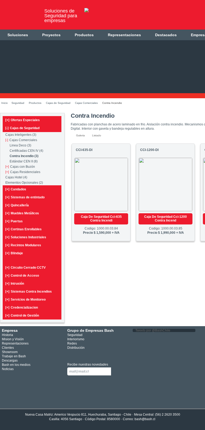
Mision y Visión (13, 339)
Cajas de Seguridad (58, 102)
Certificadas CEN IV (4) (26, 151)
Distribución (76, 348)
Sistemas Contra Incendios (28, 291)
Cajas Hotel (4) (16, 177)
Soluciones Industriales (25, 237)
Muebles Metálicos (22, 213)
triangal (94, 354)
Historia (7, 335)
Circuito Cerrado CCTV (25, 267)
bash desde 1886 (20, 17)
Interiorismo (75, 339)
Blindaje (14, 253)
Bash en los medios (16, 365)
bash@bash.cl (145, 419)
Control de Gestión (22, 315)
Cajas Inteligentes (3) (20, 135)
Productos (84, 35)
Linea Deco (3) (20, 145)
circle (78, 354)
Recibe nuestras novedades (87, 364)
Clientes (8, 348)
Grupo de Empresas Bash (90, 330)
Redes (72, 343)
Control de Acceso (22, 275)
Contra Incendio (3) (24, 156)
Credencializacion (21, 307)
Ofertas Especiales (22, 120)
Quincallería (17, 205)
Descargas (10, 360)
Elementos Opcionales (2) (24, 183)
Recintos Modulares (23, 245)
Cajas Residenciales (22, 172)
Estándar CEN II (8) (24, 161)
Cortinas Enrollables (23, 229)
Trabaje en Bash (14, 356)
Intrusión (14, 283)
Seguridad (17, 102)
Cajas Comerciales (86, 102)
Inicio (4, 102)
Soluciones (17, 35)
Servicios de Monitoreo (25, 299)
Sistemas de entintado (25, 197)
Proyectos (51, 35)
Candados (15, 189)
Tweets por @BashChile (152, 330)
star (86, 354)
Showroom (10, 352)
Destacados (166, 35)
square (70, 354)
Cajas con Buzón (20, 167)
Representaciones (124, 35)
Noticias (8, 369)
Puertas (14, 221)
